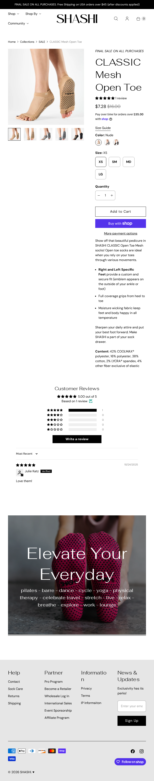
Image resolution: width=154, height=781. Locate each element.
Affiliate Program (57, 718)
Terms (85, 696)
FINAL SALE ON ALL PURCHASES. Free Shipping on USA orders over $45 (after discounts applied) (77, 4)
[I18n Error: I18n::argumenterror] (14, 134)
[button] (105, 98)
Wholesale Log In (57, 696)
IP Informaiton (91, 703)
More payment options (120, 233)
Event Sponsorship (58, 710)
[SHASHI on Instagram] (141, 751)
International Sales (58, 703)
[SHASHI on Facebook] (132, 751)
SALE (42, 42)
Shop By (31, 14)
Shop (11, 14)
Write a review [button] (77, 439)
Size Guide (103, 128)
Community (16, 23)
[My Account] (127, 18)
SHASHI (25, 772)
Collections (27, 42)
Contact (14, 681)
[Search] (116, 18)
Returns (13, 696)
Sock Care (15, 689)
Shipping (14, 703)
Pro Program (54, 681)
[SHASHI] (77, 18)
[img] (25, 465)
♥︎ (33, 772)
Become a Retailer (58, 689)
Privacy (86, 688)
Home (12, 42)
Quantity (102, 186)
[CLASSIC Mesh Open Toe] (46, 87)
